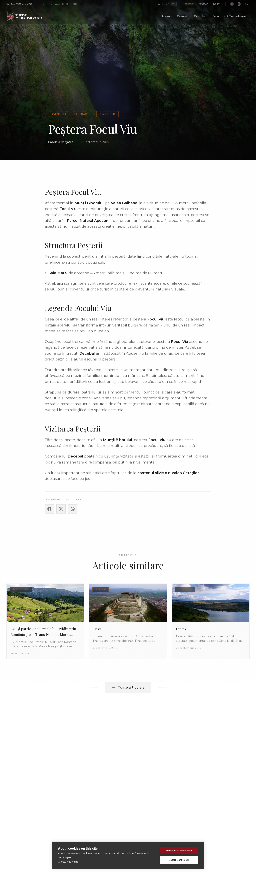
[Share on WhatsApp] (72, 509)
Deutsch (203, 3)
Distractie (83, 114)
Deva (97, 629)
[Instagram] (239, 4)
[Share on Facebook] (49, 509)
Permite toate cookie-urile (179, 850)
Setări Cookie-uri (179, 860)
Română (189, 3)
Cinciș (181, 629)
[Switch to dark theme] (246, 4)
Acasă (165, 16)
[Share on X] (61, 509)
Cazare (182, 16)
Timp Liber (107, 114)
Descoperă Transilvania (229, 16)
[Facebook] (232, 4)
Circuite (199, 16)
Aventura (59, 114)
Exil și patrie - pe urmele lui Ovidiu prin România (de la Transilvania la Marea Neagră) (43, 635)
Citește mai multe (68, 861)
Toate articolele (131, 687)
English (216, 3)
